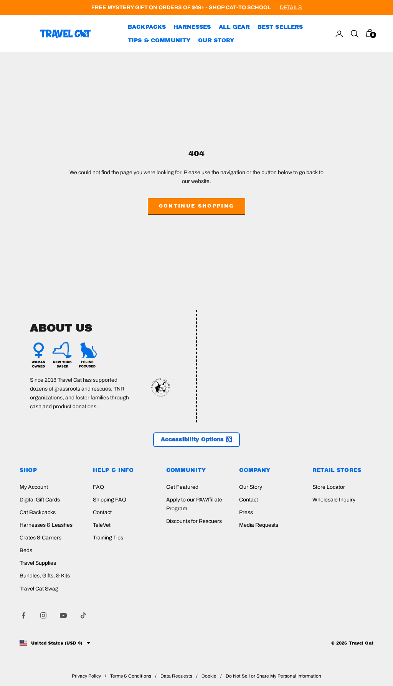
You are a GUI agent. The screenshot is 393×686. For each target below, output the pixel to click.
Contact (102, 512)
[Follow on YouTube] (63, 615)
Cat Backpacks (38, 512)
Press (246, 512)
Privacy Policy (86, 676)
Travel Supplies (38, 563)
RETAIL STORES (336, 470)
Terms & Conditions (130, 676)
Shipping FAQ (109, 500)
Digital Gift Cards (40, 500)
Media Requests (258, 525)
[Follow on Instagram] (43, 615)
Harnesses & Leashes (46, 525)
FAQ (98, 487)
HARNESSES (192, 27)
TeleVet (102, 525)
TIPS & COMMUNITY (159, 40)
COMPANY (254, 470)
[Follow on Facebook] (23, 615)
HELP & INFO (113, 470)
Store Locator (328, 487)
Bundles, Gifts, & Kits (45, 576)
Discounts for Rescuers (194, 521)
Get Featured (182, 487)
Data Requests (176, 676)
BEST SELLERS (280, 27)
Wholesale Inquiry (333, 500)
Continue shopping (196, 206)
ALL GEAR (234, 27)
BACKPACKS (147, 27)
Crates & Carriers (40, 538)
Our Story (250, 487)
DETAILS (291, 7)
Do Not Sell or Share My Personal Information (273, 676)
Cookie (208, 676)
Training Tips (108, 538)
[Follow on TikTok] (83, 615)
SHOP (28, 470)
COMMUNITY (186, 470)
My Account (34, 487)
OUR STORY (216, 40)
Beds (26, 550)
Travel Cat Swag (39, 589)
